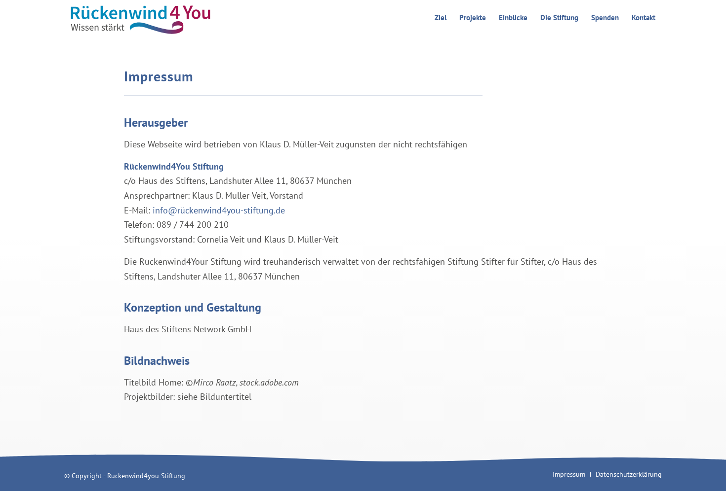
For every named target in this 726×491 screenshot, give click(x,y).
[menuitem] (440, 17)
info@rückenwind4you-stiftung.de (219, 210)
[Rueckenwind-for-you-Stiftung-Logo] (139, 17)
